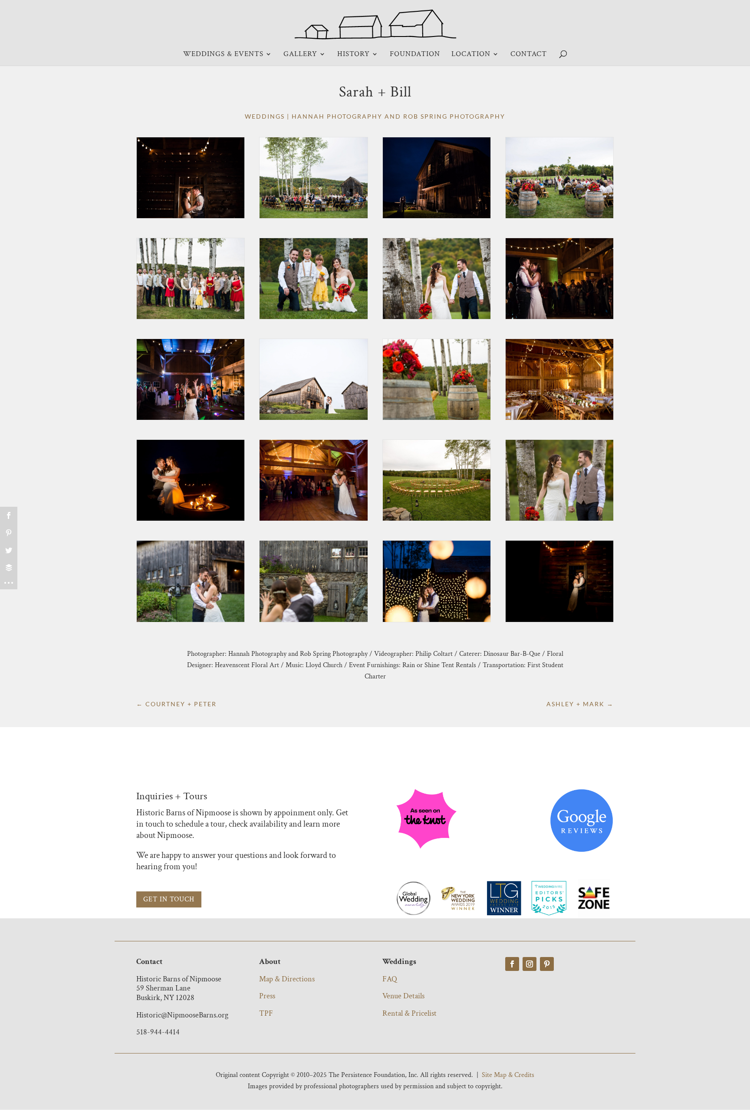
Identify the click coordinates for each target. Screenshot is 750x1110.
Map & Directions (287, 979)
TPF (266, 1013)
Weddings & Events (223, 55)
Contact (528, 55)
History (353, 55)
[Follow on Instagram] (529, 964)
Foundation (415, 55)
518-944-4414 (158, 1032)
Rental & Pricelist (409, 1013)
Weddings (265, 116)
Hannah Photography (337, 116)
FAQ (389, 979)
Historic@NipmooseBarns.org (182, 1015)
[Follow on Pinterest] (547, 964)
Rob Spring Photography (454, 116)
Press (267, 996)
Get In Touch (168, 899)
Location (470, 55)
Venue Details (403, 996)
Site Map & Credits (508, 1075)
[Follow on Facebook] (512, 964)
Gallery (300, 55)
